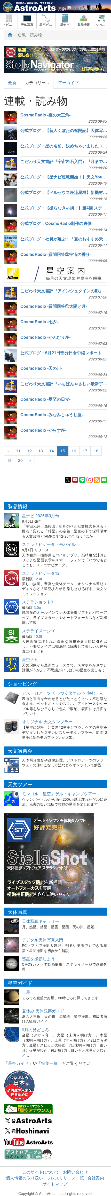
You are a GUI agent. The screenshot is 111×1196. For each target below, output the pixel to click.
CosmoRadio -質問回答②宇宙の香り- (55, 254)
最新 (12, 82)
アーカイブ (68, 82)
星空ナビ (30, 659)
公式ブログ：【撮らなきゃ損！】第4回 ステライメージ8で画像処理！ (63, 208)
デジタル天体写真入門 (42, 940)
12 (29, 451)
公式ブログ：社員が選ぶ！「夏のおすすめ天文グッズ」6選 (63, 239)
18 (96, 451)
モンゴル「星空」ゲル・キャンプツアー (59, 794)
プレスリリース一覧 (65, 1178)
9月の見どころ (35, 1030)
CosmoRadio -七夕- (39, 321)
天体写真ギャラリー (40, 921)
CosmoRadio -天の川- (41, 368)
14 (51, 451)
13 (40, 451)
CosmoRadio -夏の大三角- (45, 115)
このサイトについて (40, 1172)
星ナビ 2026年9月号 (40, 515)
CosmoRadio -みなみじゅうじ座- (51, 414)
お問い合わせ (75, 1172)
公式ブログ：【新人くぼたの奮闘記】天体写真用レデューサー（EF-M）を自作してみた (63, 130)
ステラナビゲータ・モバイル (49, 544)
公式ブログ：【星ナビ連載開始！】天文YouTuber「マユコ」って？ (63, 177)
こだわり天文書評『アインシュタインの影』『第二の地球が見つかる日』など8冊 (63, 290)
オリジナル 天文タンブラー (47, 722)
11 (18, 451)
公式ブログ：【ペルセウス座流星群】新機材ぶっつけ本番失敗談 (63, 192)
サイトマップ (55, 1184)
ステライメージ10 (39, 631)
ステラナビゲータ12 (41, 573)
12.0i (38, 578)
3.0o (37, 607)
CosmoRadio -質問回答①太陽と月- (53, 306)
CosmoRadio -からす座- (43, 430)
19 (9, 460)
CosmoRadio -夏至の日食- (45, 399)
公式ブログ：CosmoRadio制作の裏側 (56, 223)
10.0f (38, 636)
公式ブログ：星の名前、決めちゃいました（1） (63, 146)
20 (20, 460)
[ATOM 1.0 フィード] (97, 479)
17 (85, 451)
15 (62, 451)
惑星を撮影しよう (38, 959)
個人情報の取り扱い (24, 1178)
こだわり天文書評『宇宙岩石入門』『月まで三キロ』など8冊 (63, 161)
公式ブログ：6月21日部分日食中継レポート (61, 352)
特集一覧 (49, 1063)
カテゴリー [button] (36, 82)
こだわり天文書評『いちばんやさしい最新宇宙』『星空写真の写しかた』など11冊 (63, 383)
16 (74, 451)
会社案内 (96, 1178)
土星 (26, 992)
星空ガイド (18, 1063)
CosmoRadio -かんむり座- (45, 337)
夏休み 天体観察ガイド (43, 1011)
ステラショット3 (37, 602)
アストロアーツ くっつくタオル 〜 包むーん (63, 693)
